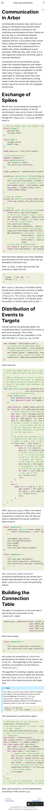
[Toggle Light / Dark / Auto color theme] (43, 2)
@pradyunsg (28, 809)
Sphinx (18, 809)
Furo (35, 809)
